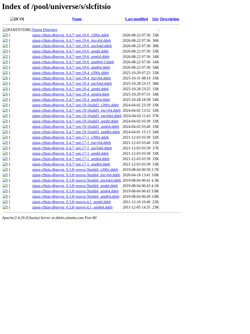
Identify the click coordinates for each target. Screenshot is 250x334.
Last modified (136, 19)
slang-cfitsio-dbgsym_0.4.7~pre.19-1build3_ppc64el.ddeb (77, 116)
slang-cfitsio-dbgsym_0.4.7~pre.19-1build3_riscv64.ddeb (76, 110)
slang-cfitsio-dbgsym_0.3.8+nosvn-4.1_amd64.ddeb (72, 207)
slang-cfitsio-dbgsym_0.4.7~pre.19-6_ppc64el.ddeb (72, 46)
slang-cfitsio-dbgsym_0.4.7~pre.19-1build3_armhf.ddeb (75, 121)
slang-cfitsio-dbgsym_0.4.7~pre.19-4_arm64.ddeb (70, 94)
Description (169, 19)
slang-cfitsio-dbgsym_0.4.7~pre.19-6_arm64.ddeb (70, 57)
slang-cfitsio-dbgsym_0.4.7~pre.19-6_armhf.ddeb (70, 51)
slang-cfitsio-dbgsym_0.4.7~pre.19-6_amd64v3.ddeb (73, 62)
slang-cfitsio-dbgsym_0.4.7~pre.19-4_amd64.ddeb (71, 100)
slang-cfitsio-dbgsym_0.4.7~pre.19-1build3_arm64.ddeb (75, 126)
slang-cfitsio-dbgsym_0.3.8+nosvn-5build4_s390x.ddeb (75, 169)
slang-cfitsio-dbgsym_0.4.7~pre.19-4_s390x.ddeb (70, 73)
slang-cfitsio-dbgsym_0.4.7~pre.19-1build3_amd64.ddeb (76, 132)
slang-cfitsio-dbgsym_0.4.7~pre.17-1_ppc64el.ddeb (72, 148)
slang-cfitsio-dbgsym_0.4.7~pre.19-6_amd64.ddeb (71, 67)
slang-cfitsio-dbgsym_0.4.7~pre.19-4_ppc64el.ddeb (72, 83)
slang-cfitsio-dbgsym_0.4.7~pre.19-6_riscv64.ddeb (71, 40)
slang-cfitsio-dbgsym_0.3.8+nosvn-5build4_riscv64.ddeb (76, 175)
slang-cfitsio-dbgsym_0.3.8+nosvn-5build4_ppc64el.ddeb (76, 180)
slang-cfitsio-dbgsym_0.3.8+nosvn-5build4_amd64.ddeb (75, 196)
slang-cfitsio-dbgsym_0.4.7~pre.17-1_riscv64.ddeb (71, 143)
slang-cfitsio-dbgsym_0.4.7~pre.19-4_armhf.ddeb (70, 89)
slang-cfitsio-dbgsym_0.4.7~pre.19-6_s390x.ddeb (70, 35)
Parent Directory (45, 30)
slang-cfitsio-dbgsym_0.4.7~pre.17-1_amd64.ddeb (71, 164)
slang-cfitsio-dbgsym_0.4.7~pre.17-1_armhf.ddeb (70, 153)
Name (77, 19)
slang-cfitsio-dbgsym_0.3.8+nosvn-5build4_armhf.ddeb (75, 186)
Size (155, 19)
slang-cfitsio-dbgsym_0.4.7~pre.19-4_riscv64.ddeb (71, 78)
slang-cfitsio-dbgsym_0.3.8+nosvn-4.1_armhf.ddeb (71, 202)
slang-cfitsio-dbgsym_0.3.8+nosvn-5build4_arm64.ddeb (75, 191)
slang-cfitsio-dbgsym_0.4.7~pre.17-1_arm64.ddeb (70, 159)
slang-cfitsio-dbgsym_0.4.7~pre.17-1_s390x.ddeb (70, 137)
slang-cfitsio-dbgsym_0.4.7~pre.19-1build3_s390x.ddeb (75, 105)
